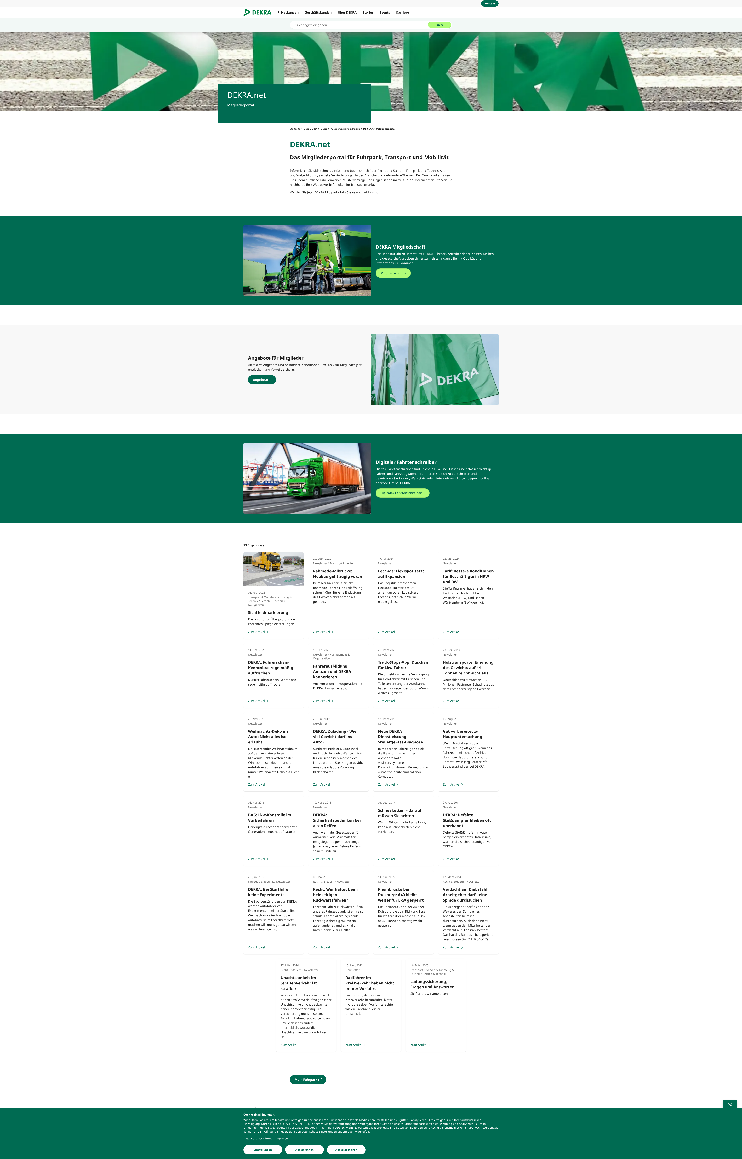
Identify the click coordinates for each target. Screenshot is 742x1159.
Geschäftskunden (318, 12)
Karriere (402, 12)
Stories (368, 12)
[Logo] (259, 12)
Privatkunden (288, 12)
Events (385, 12)
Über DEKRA (347, 12)
